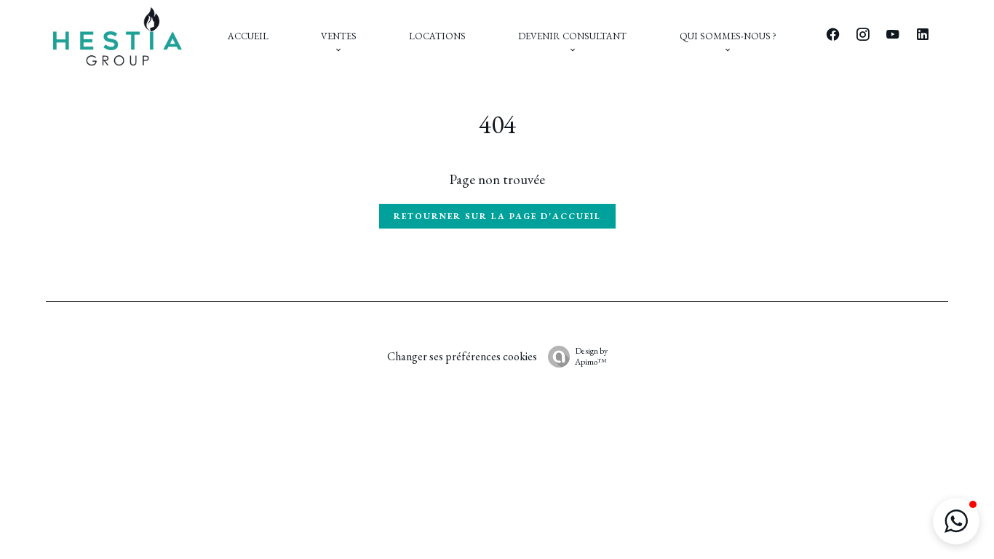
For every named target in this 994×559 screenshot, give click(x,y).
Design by (591, 356)
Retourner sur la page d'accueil (497, 216)
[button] (956, 521)
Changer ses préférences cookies (462, 356)
